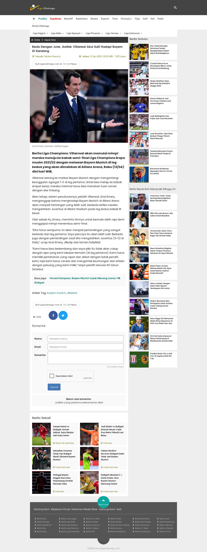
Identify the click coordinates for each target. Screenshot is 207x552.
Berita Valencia (166, 525)
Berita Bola (41, 518)
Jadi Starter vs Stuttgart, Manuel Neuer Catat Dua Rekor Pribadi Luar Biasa (112, 431)
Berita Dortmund (142, 525)
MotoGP (68, 18)
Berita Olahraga (40, 26)
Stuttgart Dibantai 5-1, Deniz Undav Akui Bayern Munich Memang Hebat (111, 479)
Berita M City (165, 531)
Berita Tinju (41, 528)
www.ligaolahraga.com (107, 548)
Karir (119, 509)
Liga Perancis (93, 33)
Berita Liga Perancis (69, 528)
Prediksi (42, 18)
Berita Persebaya (117, 531)
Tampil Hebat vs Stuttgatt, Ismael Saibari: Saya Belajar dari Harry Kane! (63, 431)
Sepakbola (55, 18)
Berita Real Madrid (143, 521)
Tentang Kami (42, 509)
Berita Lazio (164, 518)
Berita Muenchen (167, 521)
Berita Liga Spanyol (69, 525)
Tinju (137, 18)
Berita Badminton (44, 525)
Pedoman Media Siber (84, 509)
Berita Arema (116, 528)
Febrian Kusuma (52, 56)
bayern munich (56, 293)
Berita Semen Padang (119, 525)
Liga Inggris (39, 33)
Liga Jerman (112, 33)
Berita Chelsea (92, 528)
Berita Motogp (43, 521)
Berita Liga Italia (68, 521)
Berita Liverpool (92, 525)
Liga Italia (56, 33)
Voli (152, 18)
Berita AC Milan (141, 528)
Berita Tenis (41, 531)
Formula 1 (126, 18)
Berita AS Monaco (143, 531)
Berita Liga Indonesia (70, 531)
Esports (105, 18)
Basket (94, 18)
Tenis (115, 18)
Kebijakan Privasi (60, 509)
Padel (160, 18)
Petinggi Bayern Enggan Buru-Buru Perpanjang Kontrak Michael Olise (63, 479)
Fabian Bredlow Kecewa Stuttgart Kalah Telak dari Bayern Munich (112, 455)
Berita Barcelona (142, 518)
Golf (145, 18)
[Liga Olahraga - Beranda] (42, 8)
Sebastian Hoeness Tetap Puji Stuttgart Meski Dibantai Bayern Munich (64, 455)
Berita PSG (90, 531)
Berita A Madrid (166, 528)
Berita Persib (115, 518)
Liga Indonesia (132, 33)
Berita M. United (93, 518)
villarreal (72, 293)
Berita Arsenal (92, 521)
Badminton (82, 18)
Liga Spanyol (73, 33)
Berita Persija (115, 521)
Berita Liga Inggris (69, 518)
